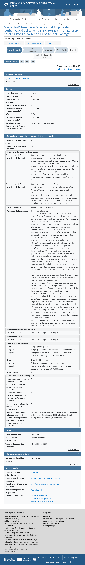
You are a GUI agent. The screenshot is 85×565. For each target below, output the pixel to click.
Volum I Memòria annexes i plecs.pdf (46, 478)
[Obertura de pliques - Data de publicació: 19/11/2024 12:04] (33, 61)
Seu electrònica (52, 562)
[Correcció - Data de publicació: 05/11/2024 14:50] (21, 61)
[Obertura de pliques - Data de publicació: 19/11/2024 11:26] (27, 61)
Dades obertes (9, 551)
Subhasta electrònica (12, 521)
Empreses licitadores (50, 19)
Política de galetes (71, 557)
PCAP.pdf (34, 472)
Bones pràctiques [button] (49, 526)
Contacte (46, 516)
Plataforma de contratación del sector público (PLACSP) (21, 545)
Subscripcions (67, 19)
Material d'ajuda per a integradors (56, 521)
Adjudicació (49, 50)
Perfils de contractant (31, 19)
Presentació (15, 19)
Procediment (10, 430)
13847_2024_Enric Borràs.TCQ (43, 501)
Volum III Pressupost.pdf (41, 498)
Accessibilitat (55, 557)
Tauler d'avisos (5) (13, 43)
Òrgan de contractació (14, 74)
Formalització (62, 50)
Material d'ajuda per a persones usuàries (58, 519)
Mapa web (67, 562)
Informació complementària (17, 454)
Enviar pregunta (34, 43)
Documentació (11, 468)
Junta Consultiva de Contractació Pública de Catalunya (20, 536)
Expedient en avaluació (33, 50)
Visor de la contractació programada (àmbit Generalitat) (20, 524)
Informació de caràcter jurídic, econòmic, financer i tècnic (29, 136)
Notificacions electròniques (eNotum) (18, 549)
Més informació (73, 85)
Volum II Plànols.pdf (39, 495)
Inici (6, 19)
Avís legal (42, 557)
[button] (68, 4)
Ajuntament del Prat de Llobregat (19, 78)
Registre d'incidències (51, 523)
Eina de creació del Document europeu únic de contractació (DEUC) (21, 517)
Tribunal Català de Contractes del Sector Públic (21, 542)
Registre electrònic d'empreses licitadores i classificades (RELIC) (20, 529)
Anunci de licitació (14, 50)
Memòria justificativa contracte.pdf (45, 484)
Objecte (8, 89)
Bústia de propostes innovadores (16, 533)
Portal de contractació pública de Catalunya (20, 540)
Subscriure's (53, 43)
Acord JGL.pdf (36, 490)
